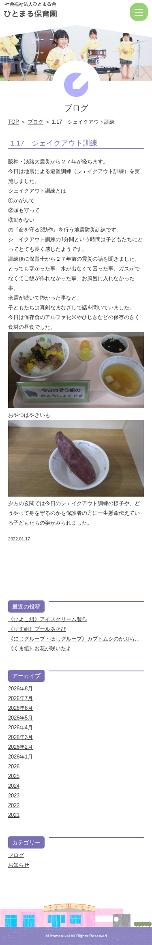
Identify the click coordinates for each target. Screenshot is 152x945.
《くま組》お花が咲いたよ (39, 648)
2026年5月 (20, 718)
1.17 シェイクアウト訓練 (53, 143)
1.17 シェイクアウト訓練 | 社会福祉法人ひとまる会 (56, 12)
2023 (13, 796)
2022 (13, 805)
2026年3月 (20, 737)
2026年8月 (20, 689)
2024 (13, 786)
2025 (13, 776)
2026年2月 (20, 747)
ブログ (35, 122)
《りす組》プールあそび (37, 629)
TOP (13, 122)
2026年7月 (20, 698)
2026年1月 (20, 757)
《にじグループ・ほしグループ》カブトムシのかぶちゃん (76, 639)
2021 (13, 815)
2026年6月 (20, 708)
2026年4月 (20, 727)
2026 (13, 766)
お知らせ (18, 865)
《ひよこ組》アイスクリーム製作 (47, 619)
